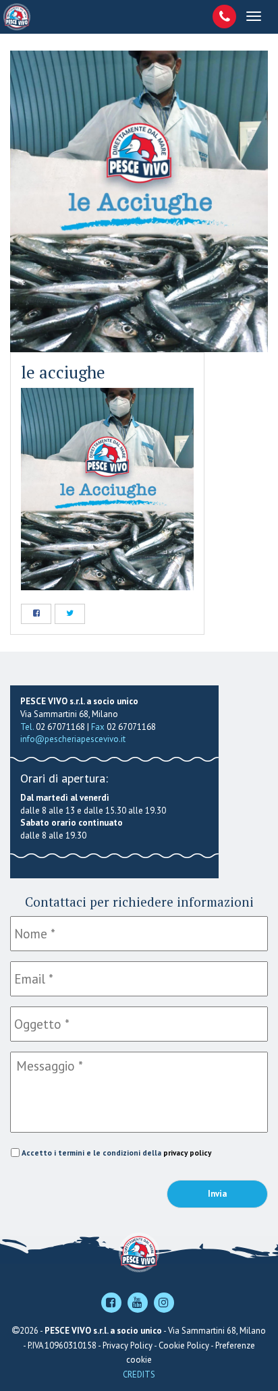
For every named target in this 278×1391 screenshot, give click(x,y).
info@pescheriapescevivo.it (73, 739)
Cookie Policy (184, 1345)
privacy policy (187, 1152)
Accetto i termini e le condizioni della (116, 1152)
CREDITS (139, 1374)
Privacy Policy (127, 1345)
